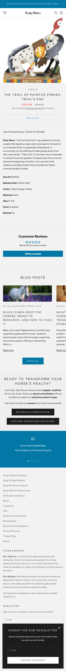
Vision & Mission (13, 551)
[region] (33, 446)
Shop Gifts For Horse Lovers (16, 490)
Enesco (33, 89)
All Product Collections (14, 495)
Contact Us (8, 505)
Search (6, 541)
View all (33, 361)
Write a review (33, 253)
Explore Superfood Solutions (33, 421)
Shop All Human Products (15, 485)
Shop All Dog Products (14, 480)
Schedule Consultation (33, 412)
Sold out (33, 118)
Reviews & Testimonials (14, 516)
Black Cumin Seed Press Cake (22, 306)
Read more (8, 350)
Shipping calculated (34, 108)
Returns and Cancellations (15, 526)
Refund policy (9, 521)
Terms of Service (11, 531)
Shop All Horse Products (15, 475)
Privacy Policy (9, 536)
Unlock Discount (33, 660)
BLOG (6, 500)
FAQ (5, 510)
